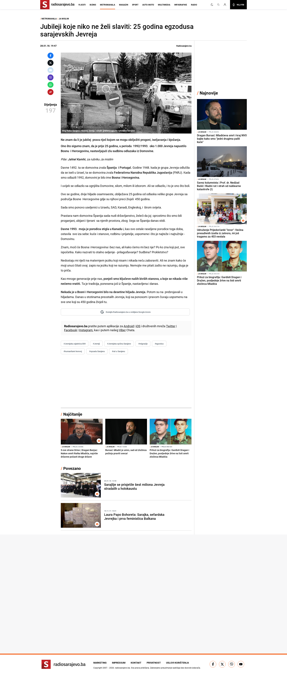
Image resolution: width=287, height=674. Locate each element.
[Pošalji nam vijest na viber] (231, 664)
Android (129, 326)
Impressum (118, 662)
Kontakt (136, 662)
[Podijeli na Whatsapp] (50, 85)
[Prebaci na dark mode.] (212, 4)
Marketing (100, 662)
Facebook (70, 330)
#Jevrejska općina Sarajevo (119, 343)
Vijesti (82, 4)
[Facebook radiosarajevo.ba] (213, 664)
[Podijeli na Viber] (50, 77)
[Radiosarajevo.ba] (64, 664)
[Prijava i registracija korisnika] (226, 4)
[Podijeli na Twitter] (50, 63)
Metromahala (107, 4)
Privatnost (154, 662)
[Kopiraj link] (50, 92)
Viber (122, 330)
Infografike (180, 4)
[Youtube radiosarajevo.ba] (241, 664)
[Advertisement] (126, 381)
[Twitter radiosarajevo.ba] (222, 664)
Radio (194, 4)
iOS (138, 326)
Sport (135, 4)
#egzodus (159, 343)
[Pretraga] (218, 4)
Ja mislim (64, 18)
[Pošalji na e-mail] (50, 70)
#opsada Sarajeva (97, 351)
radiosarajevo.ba (122, 667)
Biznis (93, 4)
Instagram (86, 330)
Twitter (170, 326)
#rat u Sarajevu (118, 351)
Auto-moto (148, 4)
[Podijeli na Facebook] (50, 56)
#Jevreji (96, 343)
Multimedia (164, 4)
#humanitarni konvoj (73, 351)
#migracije (142, 343)
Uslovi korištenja (177, 662)
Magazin (123, 4)
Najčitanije (72, 414)
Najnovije (209, 93)
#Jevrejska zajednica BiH (75, 343)
